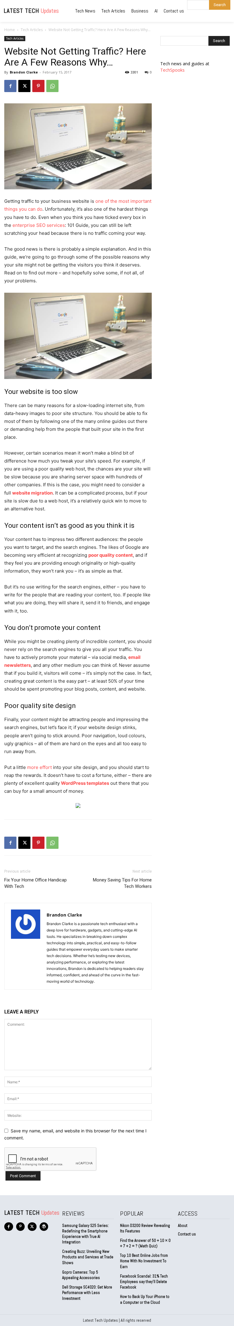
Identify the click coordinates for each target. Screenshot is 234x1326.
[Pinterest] (38, 86)
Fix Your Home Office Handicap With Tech (35, 883)
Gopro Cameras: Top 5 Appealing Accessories (81, 1275)
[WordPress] (44, 1226)
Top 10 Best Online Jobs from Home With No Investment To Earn (144, 1261)
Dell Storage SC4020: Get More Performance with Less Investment (87, 1293)
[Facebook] (10, 86)
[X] (24, 86)
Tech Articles (32, 29)
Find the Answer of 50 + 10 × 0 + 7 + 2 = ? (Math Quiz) (145, 1243)
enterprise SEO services (38, 225)
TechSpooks (172, 70)
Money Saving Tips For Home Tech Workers (122, 883)
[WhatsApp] (52, 86)
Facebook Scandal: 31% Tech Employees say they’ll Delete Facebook (144, 1282)
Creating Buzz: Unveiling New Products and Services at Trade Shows (87, 1257)
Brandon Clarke (24, 72)
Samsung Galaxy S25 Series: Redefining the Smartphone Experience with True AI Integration (85, 1234)
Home (9, 29)
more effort (39, 767)
